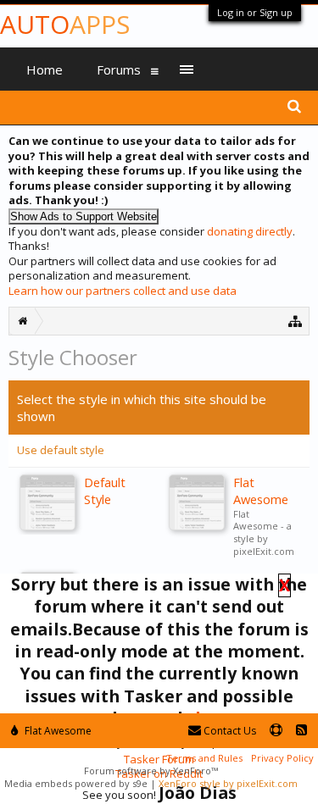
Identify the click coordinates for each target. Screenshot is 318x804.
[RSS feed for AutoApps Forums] (301, 730)
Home (44, 69)
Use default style (60, 449)
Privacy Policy (282, 757)
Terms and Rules (204, 757)
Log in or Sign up (255, 12)
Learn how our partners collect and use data (122, 290)
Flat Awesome (57, 731)
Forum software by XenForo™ (151, 770)
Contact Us (228, 731)
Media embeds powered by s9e (76, 783)
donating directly (250, 231)
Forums (119, 69)
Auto (65, 24)
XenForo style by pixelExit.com (228, 783)
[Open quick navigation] (295, 321)
